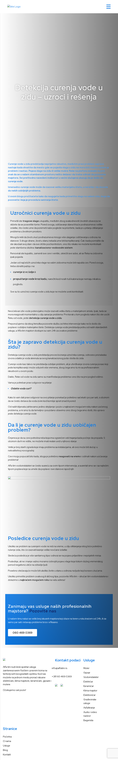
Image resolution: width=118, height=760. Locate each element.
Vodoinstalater (91, 677)
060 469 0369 (22, 633)
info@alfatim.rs (59, 668)
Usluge (6, 745)
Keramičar (88, 686)
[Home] (14, 6)
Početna (7, 736)
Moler (86, 668)
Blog (5, 750)
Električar (88, 681)
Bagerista (88, 720)
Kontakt (7, 754)
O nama (7, 741)
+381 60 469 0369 (62, 676)
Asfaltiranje (89, 707)
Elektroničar (89, 695)
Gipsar (86, 672)
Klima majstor (90, 690)
